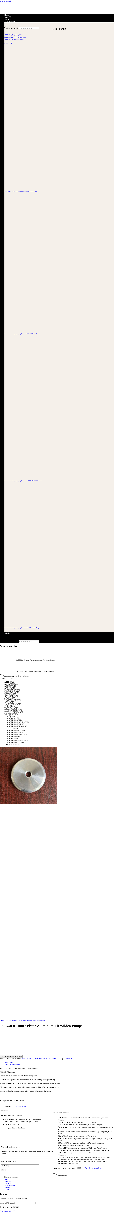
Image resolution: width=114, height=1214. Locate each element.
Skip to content (5, 1)
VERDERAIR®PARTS (13, 710)
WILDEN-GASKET (16, 724)
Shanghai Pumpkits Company (11, 1115)
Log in (16, 1207)
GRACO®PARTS (11, 696)
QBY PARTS (9, 702)
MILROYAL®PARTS (12, 700)
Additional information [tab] (12, 1064)
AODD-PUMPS (10, 21)
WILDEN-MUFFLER (17, 730)
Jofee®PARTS (9, 698)
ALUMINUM (21, 1107)
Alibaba (7, 633)
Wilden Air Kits (14, 718)
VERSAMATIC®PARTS (13, 712)
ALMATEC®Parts (11, 684)
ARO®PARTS (9, 688)
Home (6, 15)
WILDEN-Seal (14, 736)
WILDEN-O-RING (16, 732)
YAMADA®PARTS (11, 744)
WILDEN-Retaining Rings (18, 734)
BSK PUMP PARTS (11, 692)
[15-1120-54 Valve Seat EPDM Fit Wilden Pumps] (10, 1041)
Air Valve (12, 716)
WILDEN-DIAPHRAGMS (19, 722)
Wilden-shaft (13, 738)
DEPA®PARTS (10, 694)
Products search (12, 28)
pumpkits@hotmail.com (16, 1128)
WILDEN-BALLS (15, 720)
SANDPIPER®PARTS (12, 704)
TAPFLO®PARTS (11, 708)
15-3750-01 (68, 1059)
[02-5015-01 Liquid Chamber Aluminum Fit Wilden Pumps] (10, 1052)
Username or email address (13, 1199)
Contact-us (8, 19)
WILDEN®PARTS (11, 714)
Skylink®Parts (9, 706)
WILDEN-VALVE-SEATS (18, 740)
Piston (15, 728)
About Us (7, 17)
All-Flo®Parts (9, 682)
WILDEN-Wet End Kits (17, 742)
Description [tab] (8, 1062)
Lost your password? (7, 1211)
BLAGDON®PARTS (12, 690)
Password (7, 1203)
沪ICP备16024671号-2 (92, 1168)
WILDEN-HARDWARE (18, 726)
